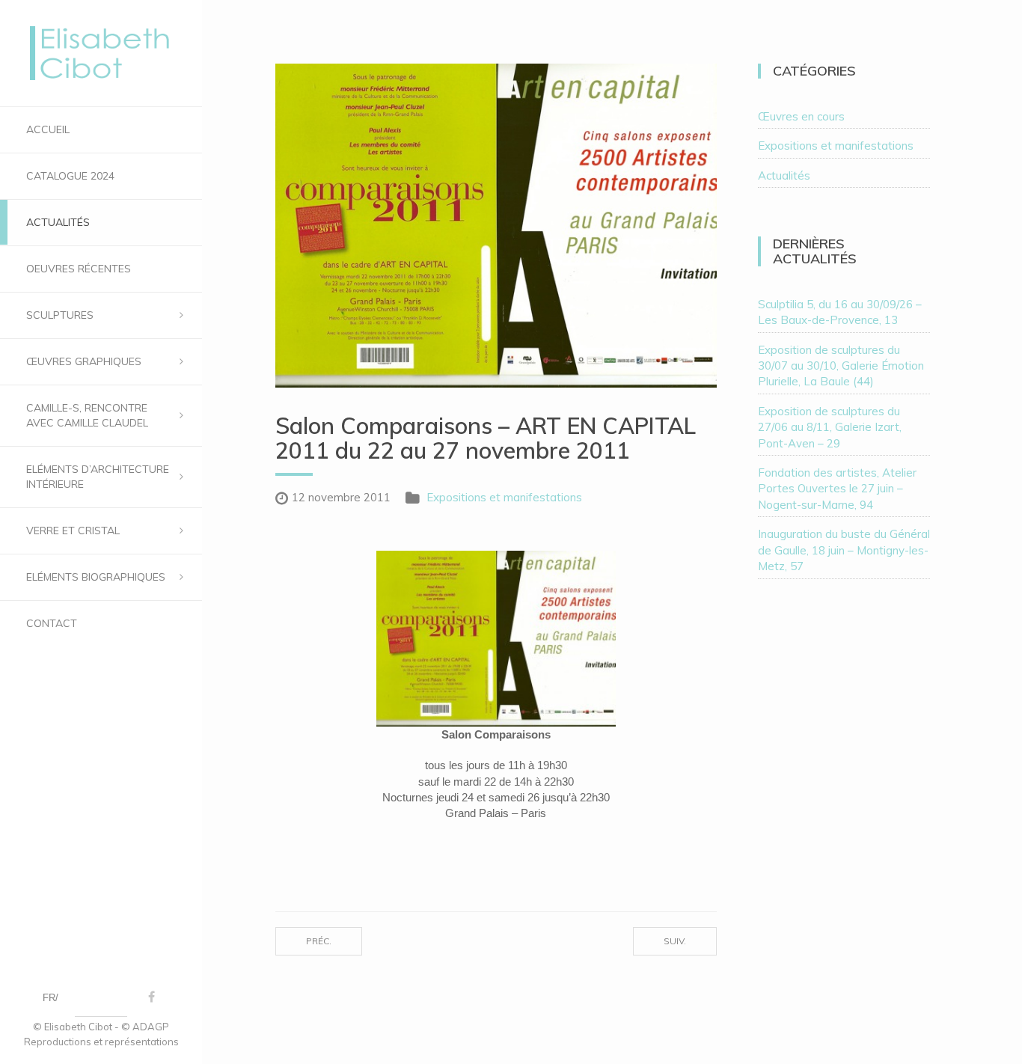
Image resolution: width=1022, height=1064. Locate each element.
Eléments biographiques (95, 577)
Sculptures (60, 315)
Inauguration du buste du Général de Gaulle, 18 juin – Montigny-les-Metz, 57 (844, 550)
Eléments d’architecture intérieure (97, 476)
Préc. (318, 941)
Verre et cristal (73, 530)
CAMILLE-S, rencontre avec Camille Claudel (87, 415)
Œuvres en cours (801, 116)
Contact (51, 623)
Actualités (58, 222)
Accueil (48, 129)
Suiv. (675, 941)
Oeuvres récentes (78, 268)
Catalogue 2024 (70, 176)
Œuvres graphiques (83, 361)
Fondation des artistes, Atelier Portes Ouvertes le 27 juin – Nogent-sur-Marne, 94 (837, 488)
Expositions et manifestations (504, 497)
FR (49, 998)
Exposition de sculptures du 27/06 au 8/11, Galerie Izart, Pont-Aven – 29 (830, 427)
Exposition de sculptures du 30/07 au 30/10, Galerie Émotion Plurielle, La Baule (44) (841, 366)
